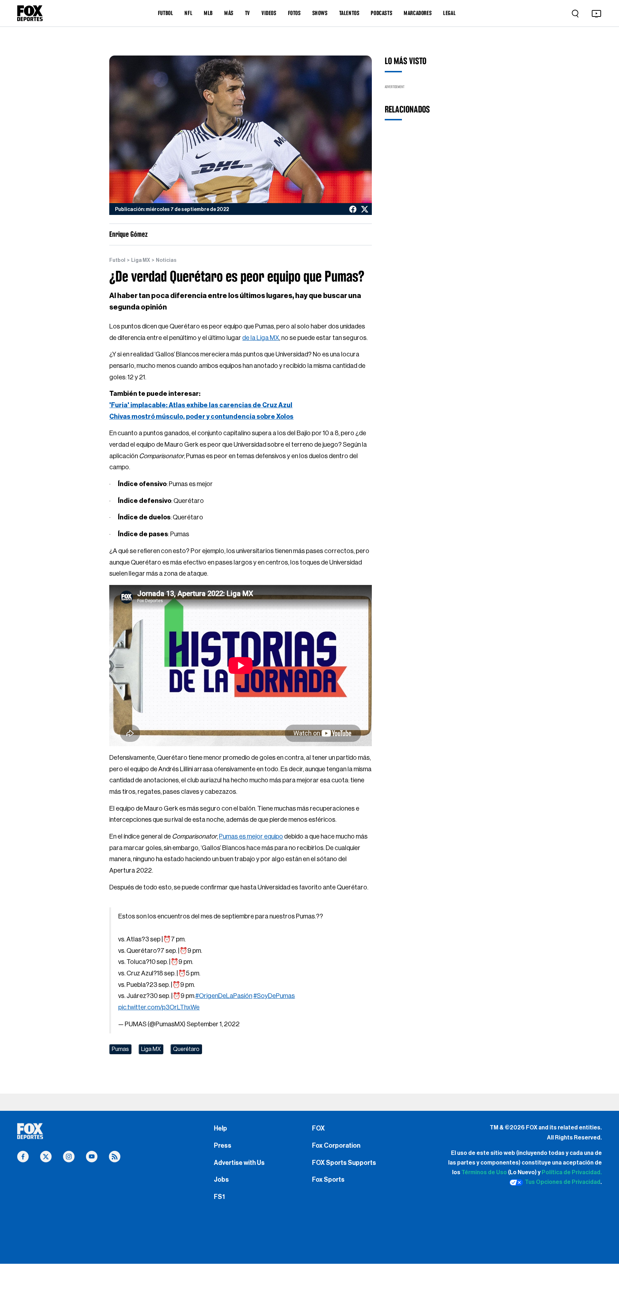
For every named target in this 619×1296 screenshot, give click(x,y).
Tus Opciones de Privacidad (562, 1182)
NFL (188, 13)
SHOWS (320, 13)
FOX (318, 1128)
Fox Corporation (336, 1145)
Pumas (120, 1049)
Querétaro (186, 1049)
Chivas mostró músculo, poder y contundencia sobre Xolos (201, 416)
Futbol (117, 260)
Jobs (221, 1179)
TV (247, 13)
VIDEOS (269, 13)
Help (220, 1128)
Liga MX (140, 260)
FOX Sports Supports (344, 1163)
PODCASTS (381, 13)
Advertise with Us (239, 1163)
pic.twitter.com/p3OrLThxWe (159, 1007)
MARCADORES (418, 13)
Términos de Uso (484, 1172)
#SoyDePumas (274, 996)
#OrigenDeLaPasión (223, 996)
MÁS (229, 13)
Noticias (166, 260)
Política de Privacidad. (572, 1172)
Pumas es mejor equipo (251, 836)
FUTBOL (165, 13)
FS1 (219, 1197)
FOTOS (294, 13)
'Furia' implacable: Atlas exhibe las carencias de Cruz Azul (200, 405)
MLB (208, 13)
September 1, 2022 (213, 1024)
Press (222, 1145)
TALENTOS (349, 13)
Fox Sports (328, 1179)
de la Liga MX (260, 338)
